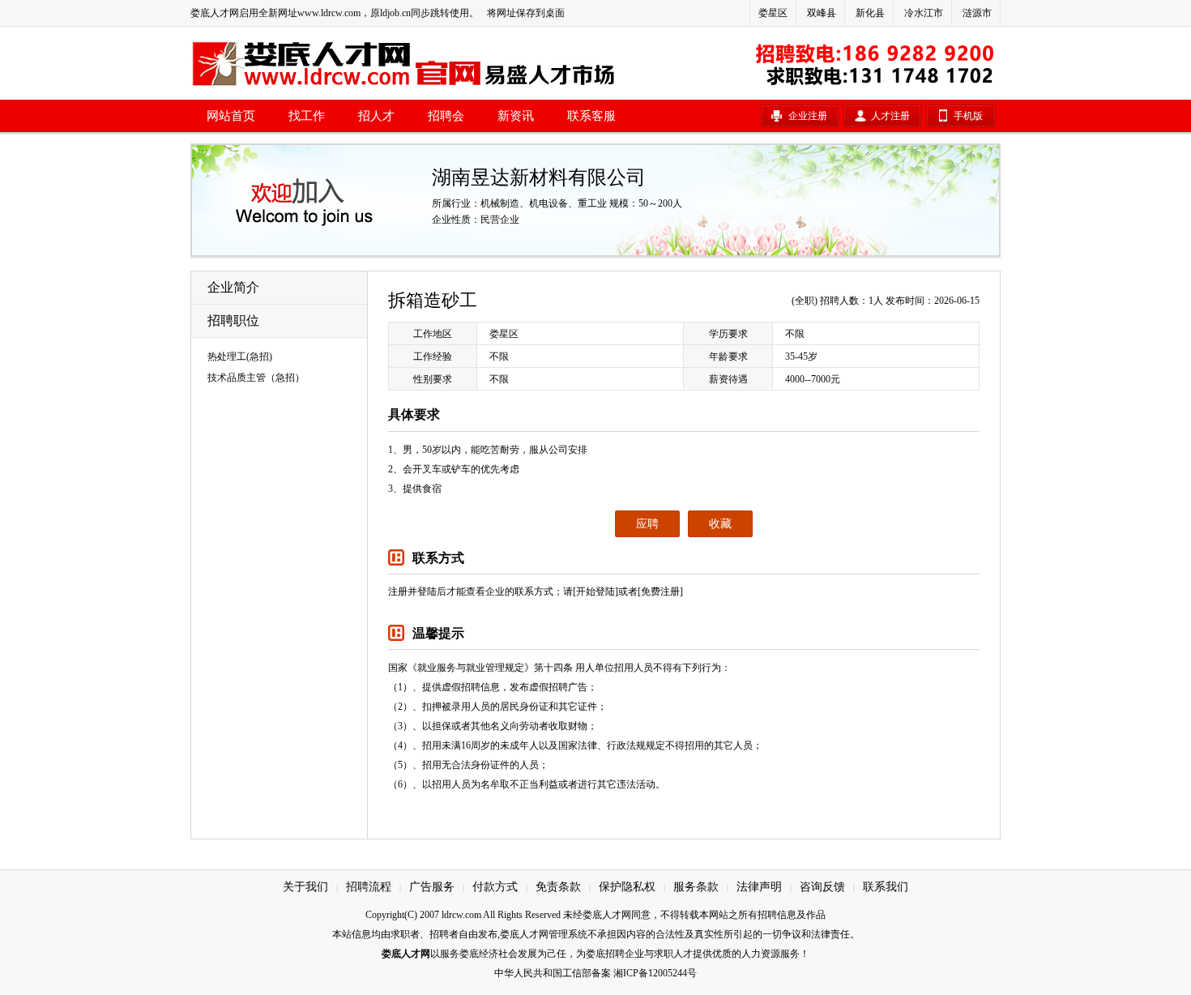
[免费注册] (660, 591)
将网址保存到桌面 (526, 13)
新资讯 (515, 115)
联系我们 (885, 887)
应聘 (647, 524)
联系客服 (591, 115)
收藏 (720, 524)
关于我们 (305, 887)
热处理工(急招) (239, 356)
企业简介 (233, 287)
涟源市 (977, 13)
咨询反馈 (822, 887)
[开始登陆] (595, 591)
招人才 (376, 115)
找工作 (306, 115)
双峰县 (821, 13)
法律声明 (759, 887)
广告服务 (432, 887)
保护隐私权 (627, 887)
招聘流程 (368, 887)
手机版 (968, 116)
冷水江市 (923, 13)
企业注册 (807, 116)
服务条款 (696, 887)
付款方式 (495, 887)
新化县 (870, 13)
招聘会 (446, 115)
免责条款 (558, 887)
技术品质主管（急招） (256, 377)
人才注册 (890, 116)
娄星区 (773, 13)
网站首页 (231, 115)
